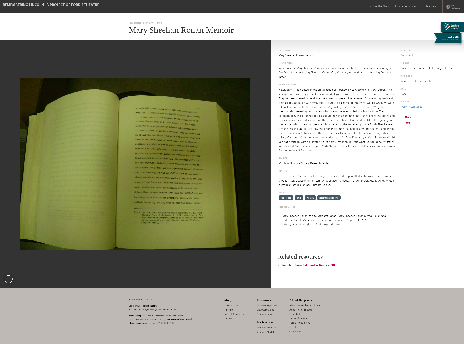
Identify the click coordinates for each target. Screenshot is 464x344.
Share (407, 117)
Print (407, 122)
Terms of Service (298, 318)
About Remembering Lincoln (305, 305)
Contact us (295, 331)
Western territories (411, 106)
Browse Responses (405, 6)
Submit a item (264, 314)
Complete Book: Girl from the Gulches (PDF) (308, 265)
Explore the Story (379, 6)
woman (310, 197)
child (299, 197)
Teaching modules (266, 327)
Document (406, 55)
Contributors (296, 314)
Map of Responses (234, 314)
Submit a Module (266, 332)
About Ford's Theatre (300, 309)
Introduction (231, 305)
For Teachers (429, 6)
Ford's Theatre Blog (299, 322)
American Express (137, 315)
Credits (293, 327)
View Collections (265, 309)
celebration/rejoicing (329, 197)
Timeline (228, 309)
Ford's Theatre (150, 305)
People (228, 318)
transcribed (286, 197)
